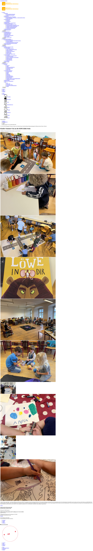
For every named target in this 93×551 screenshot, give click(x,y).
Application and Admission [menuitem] (10, 51)
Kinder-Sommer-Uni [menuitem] (7, 44)
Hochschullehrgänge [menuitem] (7, 33)
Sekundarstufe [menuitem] (8, 21)
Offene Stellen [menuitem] (8, 69)
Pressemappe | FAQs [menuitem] (9, 84)
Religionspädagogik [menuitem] (7, 19)
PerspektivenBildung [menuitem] (9, 41)
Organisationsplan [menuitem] (9, 71)
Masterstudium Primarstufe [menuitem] (10, 15)
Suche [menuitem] (3, 93)
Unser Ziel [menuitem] (7, 65)
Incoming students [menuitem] (7, 47)
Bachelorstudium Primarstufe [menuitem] (10, 14)
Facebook (3, 520)
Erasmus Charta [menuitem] (6, 61)
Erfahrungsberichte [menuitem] (9, 59)
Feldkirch (3, 542)
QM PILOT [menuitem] (9, 112)
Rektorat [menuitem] (7, 72)
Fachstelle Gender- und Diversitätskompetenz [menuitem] (13, 78)
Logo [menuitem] (7, 82)
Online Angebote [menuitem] (6, 36)
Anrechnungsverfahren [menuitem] (9, 56)
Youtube (3, 521)
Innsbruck (3, 90)
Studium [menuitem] (3, 12)
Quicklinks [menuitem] (4, 94)
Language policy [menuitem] (8, 52)
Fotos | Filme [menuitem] (8, 83)
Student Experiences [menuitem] (9, 50)
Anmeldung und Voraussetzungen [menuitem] (11, 55)
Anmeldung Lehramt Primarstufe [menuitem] (11, 24)
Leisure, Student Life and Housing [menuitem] (11, 49)
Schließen (4, 45)
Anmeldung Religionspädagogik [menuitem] (11, 27)
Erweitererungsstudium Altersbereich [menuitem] (10, 16)
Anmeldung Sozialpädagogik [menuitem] (10, 28)
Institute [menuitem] (7, 73)
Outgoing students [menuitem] (7, 54)
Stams (3, 543)
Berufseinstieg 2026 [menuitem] (7, 34)
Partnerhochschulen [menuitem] (9, 58)
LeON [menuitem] (8, 117)
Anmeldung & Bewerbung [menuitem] (8, 23)
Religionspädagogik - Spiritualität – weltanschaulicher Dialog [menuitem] (15, 17)
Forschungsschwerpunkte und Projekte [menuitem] (12, 42)
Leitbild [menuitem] (7, 66)
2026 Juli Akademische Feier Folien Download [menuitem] (13, 40)
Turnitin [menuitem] (8, 115)
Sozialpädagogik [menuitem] (6, 22)
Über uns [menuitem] (5, 64)
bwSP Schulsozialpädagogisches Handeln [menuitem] (10, 43)
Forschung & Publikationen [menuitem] (8, 39)
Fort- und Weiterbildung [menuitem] (6, 31)
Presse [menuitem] (3, 547)
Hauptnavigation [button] (2, 119)
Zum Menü (5, 0)
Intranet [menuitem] (8, 107)
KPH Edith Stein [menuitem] (5, 63)
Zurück (1, 505)
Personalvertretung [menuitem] (9, 77)
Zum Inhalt (2, 0)
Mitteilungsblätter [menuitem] (7, 80)
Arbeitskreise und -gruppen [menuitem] (10, 79)
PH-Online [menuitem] (9, 96)
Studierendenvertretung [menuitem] (9, 76)
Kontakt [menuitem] (7, 86)
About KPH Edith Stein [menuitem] (10, 48)
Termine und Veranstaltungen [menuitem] (8, 81)
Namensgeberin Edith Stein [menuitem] (10, 67)
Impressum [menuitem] (4, 548)
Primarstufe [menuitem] (6, 13)
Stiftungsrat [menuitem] (8, 74)
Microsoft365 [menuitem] (8, 99)
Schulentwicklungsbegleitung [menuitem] (8, 35)
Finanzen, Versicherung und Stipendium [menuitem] (12, 57)
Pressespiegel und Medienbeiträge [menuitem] (11, 85)
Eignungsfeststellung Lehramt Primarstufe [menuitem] (12, 25)
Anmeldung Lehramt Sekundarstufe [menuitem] (11, 26)
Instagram (3, 522)
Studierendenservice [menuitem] (10, 104)
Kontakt (1, 516)
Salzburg (3, 91)
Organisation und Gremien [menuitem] (8, 70)
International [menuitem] (4, 46)
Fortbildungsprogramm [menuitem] (7, 32)
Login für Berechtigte (4, 524)
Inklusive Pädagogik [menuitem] (9, 18)
